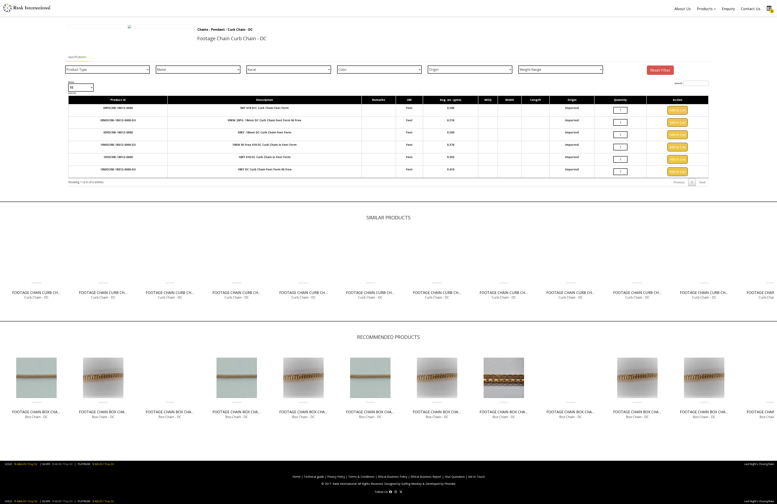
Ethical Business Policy (392, 477)
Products (705, 8)
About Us (682, 8)
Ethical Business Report (426, 477)
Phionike (449, 484)
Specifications (77, 57)
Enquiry (728, 8)
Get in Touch (476, 477)
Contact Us (750, 8)
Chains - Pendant (211, 29)
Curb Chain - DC (240, 29)
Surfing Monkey (411, 484)
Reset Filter (660, 70)
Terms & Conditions (361, 477)
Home (296, 477)
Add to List (678, 110)
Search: (679, 83)
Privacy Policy (336, 477)
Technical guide (314, 477)
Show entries (72, 87)
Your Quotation (455, 477)
